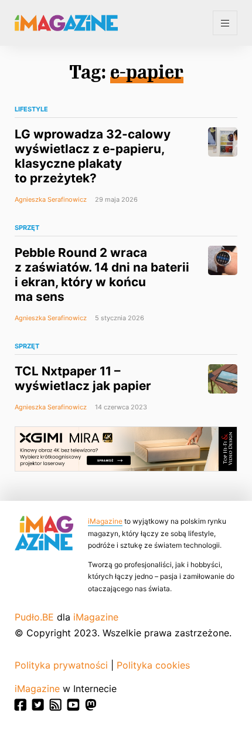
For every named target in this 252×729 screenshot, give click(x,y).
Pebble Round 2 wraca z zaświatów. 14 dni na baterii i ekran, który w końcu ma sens (102, 274)
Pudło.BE (34, 617)
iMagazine (105, 521)
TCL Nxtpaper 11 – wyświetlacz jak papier (83, 378)
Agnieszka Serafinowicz (51, 199)
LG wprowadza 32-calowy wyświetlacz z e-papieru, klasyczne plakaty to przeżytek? (93, 156)
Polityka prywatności (61, 665)
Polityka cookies (153, 665)
